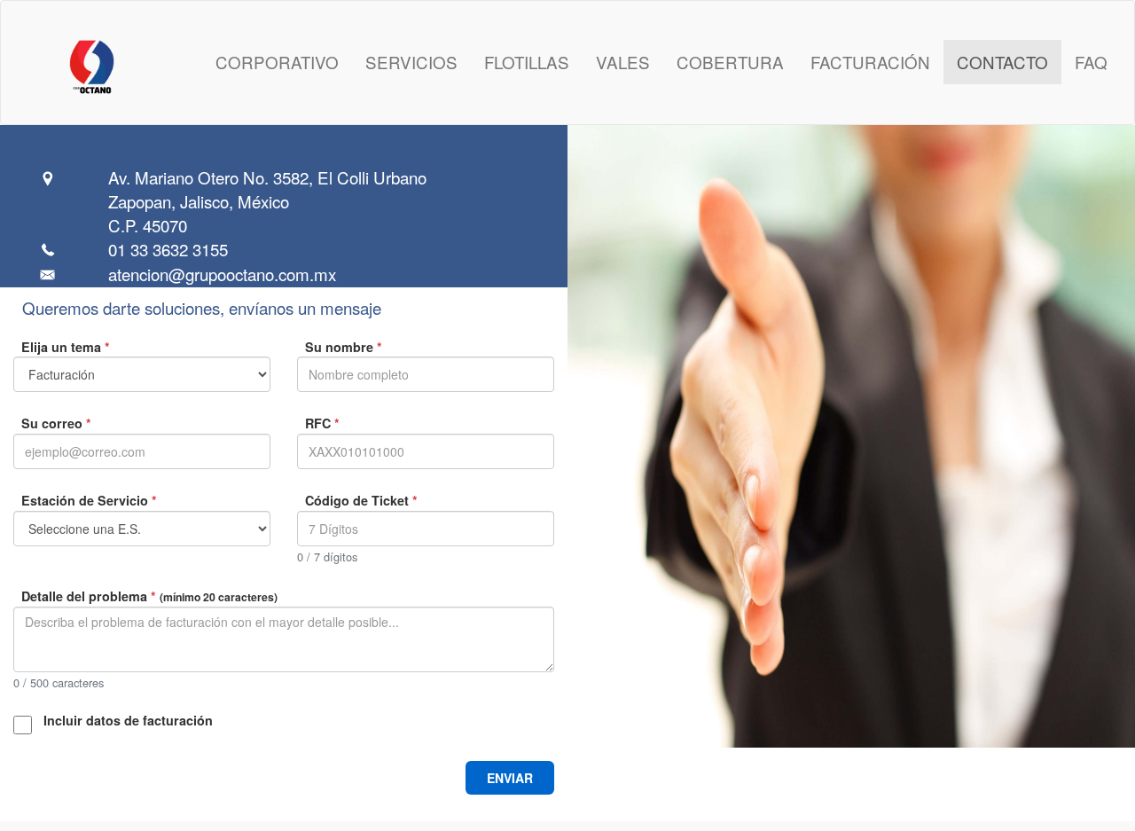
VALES (623, 62)
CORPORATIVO (277, 62)
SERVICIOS (411, 62)
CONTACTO (1002, 62)
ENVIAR (510, 778)
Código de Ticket (361, 500)
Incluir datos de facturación (128, 720)
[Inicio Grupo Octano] (57, 62)
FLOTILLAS (526, 62)
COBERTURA (730, 62)
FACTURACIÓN (870, 62)
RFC (322, 423)
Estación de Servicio (89, 500)
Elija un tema (65, 347)
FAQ (1091, 62)
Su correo (56, 423)
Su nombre (343, 347)
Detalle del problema (149, 596)
